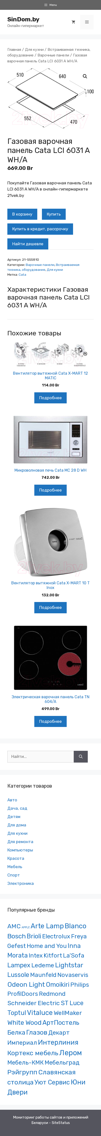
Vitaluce (40, 1013)
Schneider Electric (33, 1003)
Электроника (20, 883)
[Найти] (81, 757)
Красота (15, 858)
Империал (22, 1042)
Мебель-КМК (25, 1062)
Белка (16, 1032)
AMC (14, 926)
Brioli (34, 936)
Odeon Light (26, 984)
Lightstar (69, 965)
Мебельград (62, 1062)
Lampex (18, 965)
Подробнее (50, 397)
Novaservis (72, 974)
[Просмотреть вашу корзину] (73, 22)
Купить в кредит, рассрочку (40, 228)
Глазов (36, 1032)
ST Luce (72, 1003)
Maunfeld (43, 974)
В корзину (22, 214)
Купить (54, 214)
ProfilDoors (22, 993)
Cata (22, 274)
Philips (79, 984)
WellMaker (68, 1012)
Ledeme (42, 965)
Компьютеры (20, 850)
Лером (70, 1053)
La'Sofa (73, 955)
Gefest (16, 945)
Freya (79, 936)
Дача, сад (17, 808)
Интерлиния (58, 1042)
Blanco (75, 926)
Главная (14, 49)
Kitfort (53, 955)
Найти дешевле (27, 243)
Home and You (47, 945)
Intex (36, 955)
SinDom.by (23, 19)
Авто (12, 799)
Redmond (52, 993)
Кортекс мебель (32, 1053)
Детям (13, 816)
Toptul (16, 1012)
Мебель (14, 866)
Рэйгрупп (22, 1072)
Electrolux (56, 936)
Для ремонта (20, 841)
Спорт (13, 875)
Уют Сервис (52, 1082)
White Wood (24, 1023)
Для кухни (34, 49)
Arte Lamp (47, 926)
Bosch (16, 936)
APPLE (26, 927)
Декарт (59, 1032)
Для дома (16, 824)
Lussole (18, 974)
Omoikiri (57, 984)
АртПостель (60, 1023)
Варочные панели (53, 55)
